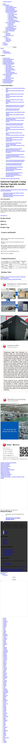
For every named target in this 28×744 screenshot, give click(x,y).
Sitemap (22, 566)
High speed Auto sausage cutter (12, 109)
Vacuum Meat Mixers (12, 20)
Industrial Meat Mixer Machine (7, 570)
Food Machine (6, 5)
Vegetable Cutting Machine (6, 474)
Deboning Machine (12, 16)
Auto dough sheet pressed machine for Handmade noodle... (13, 175)
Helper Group (8, 40)
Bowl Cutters (11, 13)
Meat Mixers (11, 19)
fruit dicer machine (4, 467)
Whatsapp (5, 574)
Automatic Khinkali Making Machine (13, 164)
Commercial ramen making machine (13, 571)
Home (4, 3)
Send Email (3, 573)
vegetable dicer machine (5, 475)
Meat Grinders (11, 15)
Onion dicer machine (5, 470)
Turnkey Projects (9, 6)
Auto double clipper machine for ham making (15, 135)
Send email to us (4, 215)
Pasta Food (8, 34)
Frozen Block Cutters (12, 14)
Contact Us (5, 44)
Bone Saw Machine (12, 26)
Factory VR (8, 39)
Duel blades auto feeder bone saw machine (14, 106)
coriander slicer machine (5, 466)
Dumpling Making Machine (11, 10)
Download (5, 43)
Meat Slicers (10, 24)
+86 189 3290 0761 (7, 564)
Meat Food (8, 33)
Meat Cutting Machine (10, 22)
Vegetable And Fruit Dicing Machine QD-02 (13, 518)
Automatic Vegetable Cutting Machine (8, 462)
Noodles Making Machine (11, 7)
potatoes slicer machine (5, 473)
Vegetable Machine (10, 27)
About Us (5, 36)
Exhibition (8, 41)
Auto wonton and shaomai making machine (15, 161)
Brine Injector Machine (13, 17)
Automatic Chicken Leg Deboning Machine (12, 279)
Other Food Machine (10, 30)
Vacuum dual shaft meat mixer (20, 570)
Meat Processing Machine (11, 12)
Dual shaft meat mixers (19, 568)
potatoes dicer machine (5, 472)
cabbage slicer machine (5, 463)
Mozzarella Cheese (10, 35)
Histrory (7, 37)
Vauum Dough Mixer (10, 8)
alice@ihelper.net (6, 563)
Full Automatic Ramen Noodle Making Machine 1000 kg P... (14, 170)
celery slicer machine (5, 465)
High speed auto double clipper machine (14, 124)
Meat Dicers (10, 23)
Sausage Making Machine (11, 28)
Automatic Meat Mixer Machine (7, 568)
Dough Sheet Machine (10, 9)
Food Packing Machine (10, 29)
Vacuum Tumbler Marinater (14, 21)
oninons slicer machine (5, 468)
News (4, 42)
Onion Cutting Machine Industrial (7, 469)
